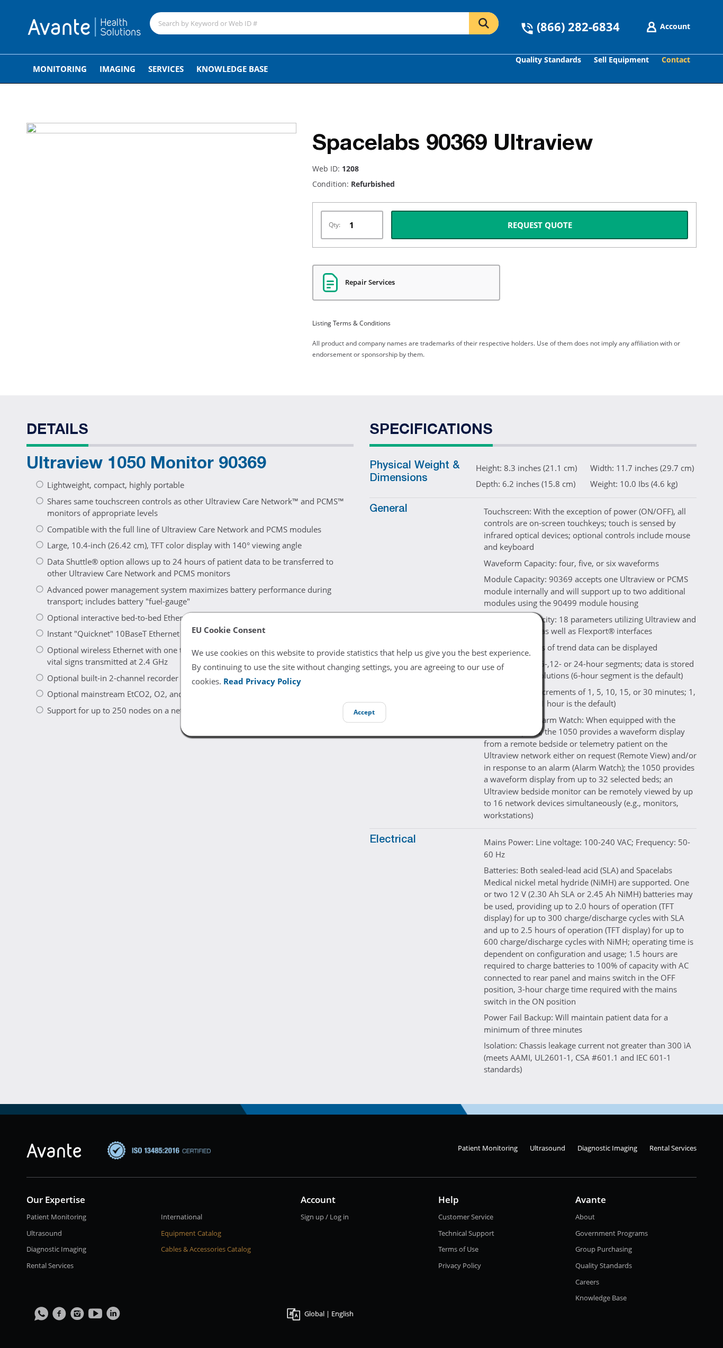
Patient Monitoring (488, 1148)
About (585, 1217)
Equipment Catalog (191, 1233)
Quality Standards (603, 1265)
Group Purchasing (603, 1249)
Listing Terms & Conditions (351, 323)
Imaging (117, 69)
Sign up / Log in (325, 1217)
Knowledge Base (232, 69)
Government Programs (611, 1233)
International (181, 1217)
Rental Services (673, 1148)
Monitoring (60, 69)
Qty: (334, 224)
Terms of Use (458, 1249)
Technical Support (466, 1233)
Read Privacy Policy (262, 681)
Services (166, 69)
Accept (364, 712)
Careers (587, 1282)
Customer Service (465, 1217)
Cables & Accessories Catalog (206, 1249)
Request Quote (540, 225)
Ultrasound (547, 1148)
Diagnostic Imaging (607, 1148)
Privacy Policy (459, 1265)
